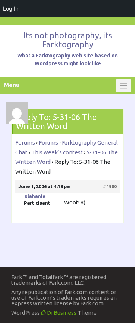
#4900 (110, 186)
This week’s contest (57, 152)
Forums (25, 142)
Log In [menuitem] (10, 8)
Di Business (61, 312)
